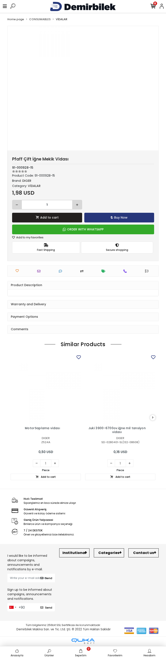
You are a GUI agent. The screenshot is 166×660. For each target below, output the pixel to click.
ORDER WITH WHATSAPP (85, 229)
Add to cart (49, 217)
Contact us (143, 552)
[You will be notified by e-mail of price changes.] (104, 271)
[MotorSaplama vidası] (46, 389)
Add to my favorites (29, 237)
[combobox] (13, 607)
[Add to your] (83, 271)
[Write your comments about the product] (61, 271)
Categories (108, 552)
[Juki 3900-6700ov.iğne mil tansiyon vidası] (120, 389)
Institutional (74, 552)
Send (48, 578)
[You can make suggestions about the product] (148, 271)
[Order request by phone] (126, 271)
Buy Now (121, 217)
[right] (152, 418)
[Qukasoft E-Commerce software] (83, 641)
